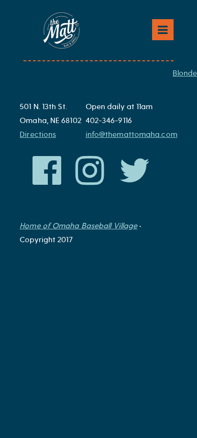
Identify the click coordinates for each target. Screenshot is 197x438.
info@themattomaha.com (131, 134)
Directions (38, 134)
